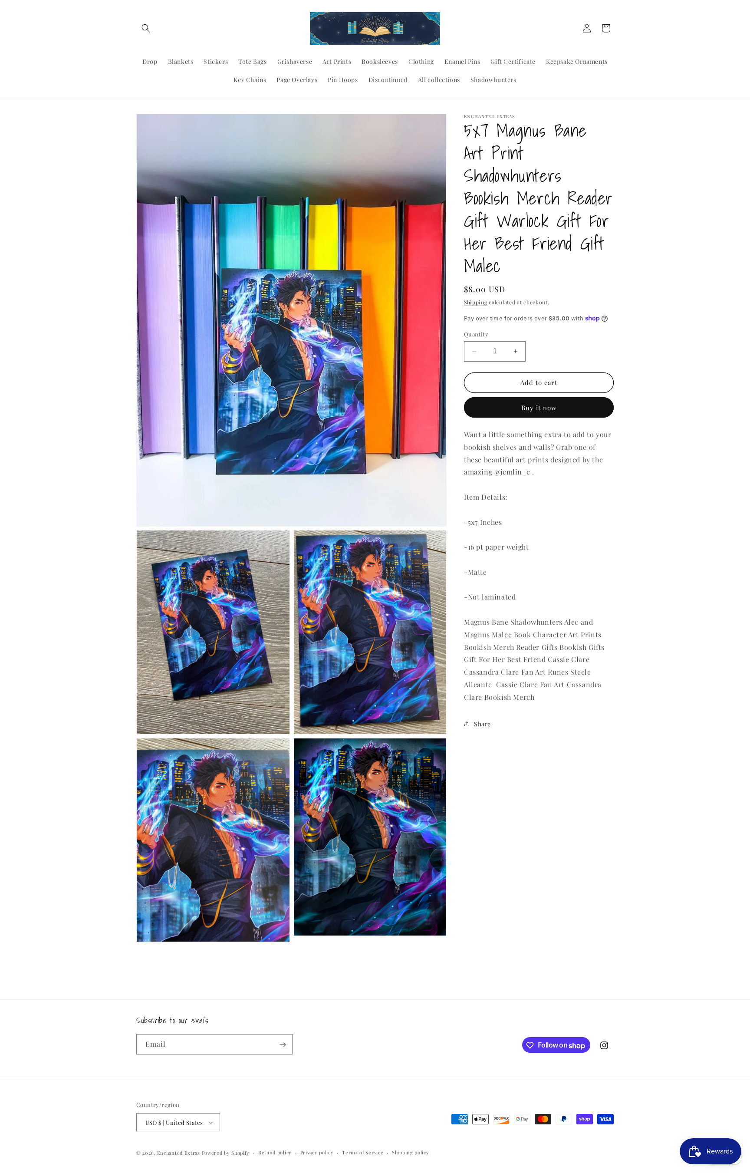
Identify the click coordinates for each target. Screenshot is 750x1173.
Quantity (476, 334)
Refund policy (275, 1152)
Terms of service (362, 1152)
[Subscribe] (282, 1045)
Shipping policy (410, 1152)
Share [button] (482, 724)
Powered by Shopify (226, 1153)
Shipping (475, 302)
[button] (145, 28)
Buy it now (539, 407)
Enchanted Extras (178, 1153)
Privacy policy (317, 1152)
